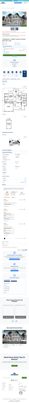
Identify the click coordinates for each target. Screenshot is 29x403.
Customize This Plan (14, 270)
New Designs (3, 385)
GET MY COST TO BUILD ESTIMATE (14, 259)
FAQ (2, 388)
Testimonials (10, 388)
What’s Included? (14, 56)
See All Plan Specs (25, 75)
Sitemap (14, 399)
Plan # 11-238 (24, 340)
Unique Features (6, 290)
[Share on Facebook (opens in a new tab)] (6, 206)
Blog (19, 384)
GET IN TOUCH (14, 365)
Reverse (25, 86)
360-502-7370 (22, 389)
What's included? (4, 82)
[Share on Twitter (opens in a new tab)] (7, 206)
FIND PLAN (24, 377)
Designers (10, 385)
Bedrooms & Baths (7, 283)
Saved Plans (10, 384)
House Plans (3, 384)
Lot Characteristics (7, 279)
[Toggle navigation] (27, 2)
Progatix (19, 401)
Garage (5, 292)
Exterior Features (7, 288)
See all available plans (21, 0)
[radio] (14, 192)
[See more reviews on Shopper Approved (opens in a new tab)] (8, 206)
